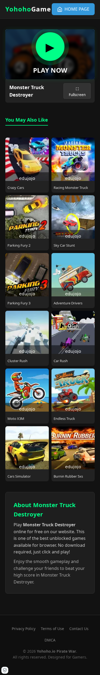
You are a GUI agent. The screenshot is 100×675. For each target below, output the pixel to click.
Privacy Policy (23, 628)
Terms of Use (52, 628)
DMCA (50, 640)
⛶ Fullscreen (77, 91)
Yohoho (28, 9)
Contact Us (79, 628)
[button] (4, 670)
